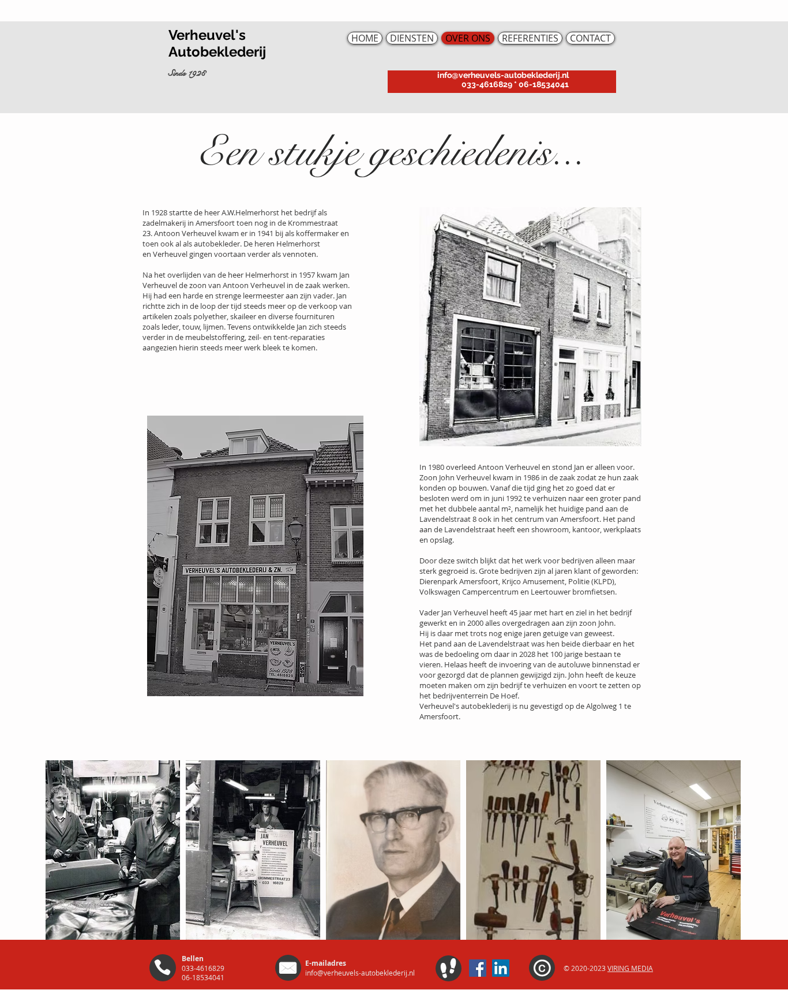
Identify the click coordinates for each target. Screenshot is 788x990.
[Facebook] (477, 968)
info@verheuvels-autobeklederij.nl (503, 75)
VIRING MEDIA (630, 968)
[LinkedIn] (500, 968)
